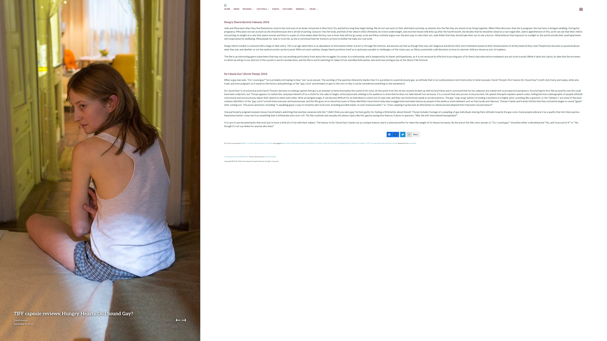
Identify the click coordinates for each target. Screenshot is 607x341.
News (256, 143)
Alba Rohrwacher (298, 143)
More (313, 9)
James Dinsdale (270, 157)
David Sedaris (311, 143)
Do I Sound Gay (334, 143)
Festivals (262, 9)
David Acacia (20, 320)
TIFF (368, 143)
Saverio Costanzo (358, 143)
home (227, 9)
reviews (247, 9)
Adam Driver (286, 143)
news (236, 9)
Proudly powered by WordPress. (236, 157)
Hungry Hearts (345, 143)
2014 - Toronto (248, 143)
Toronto (269, 143)
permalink (412, 143)
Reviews (262, 143)
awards (300, 9)
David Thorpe (322, 143)
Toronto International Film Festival (383, 143)
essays (275, 9)
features (287, 9)
